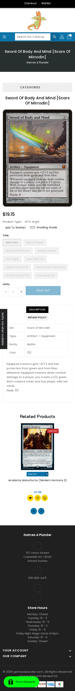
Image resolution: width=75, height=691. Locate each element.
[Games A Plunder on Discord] (37, 597)
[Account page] (62, 36)
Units (6, 284)
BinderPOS (50, 676)
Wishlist (46, 3)
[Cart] (69, 36)
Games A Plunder (37, 62)
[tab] (37, 309)
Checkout (30, 3)
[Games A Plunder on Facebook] (37, 588)
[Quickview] (30, 498)
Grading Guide (47, 227)
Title (6, 235)
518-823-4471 (37, 578)
